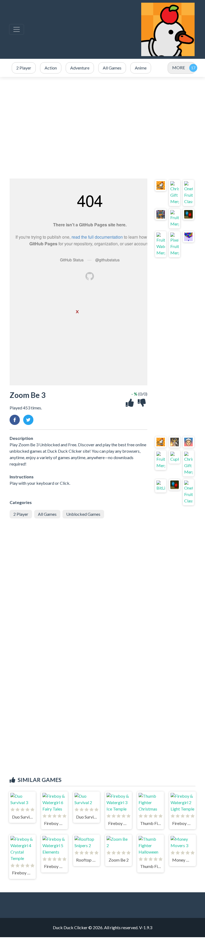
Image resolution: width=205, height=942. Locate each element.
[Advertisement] (102, 127)
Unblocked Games (83, 514)
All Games (47, 514)
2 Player (20, 514)
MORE (178, 67)
